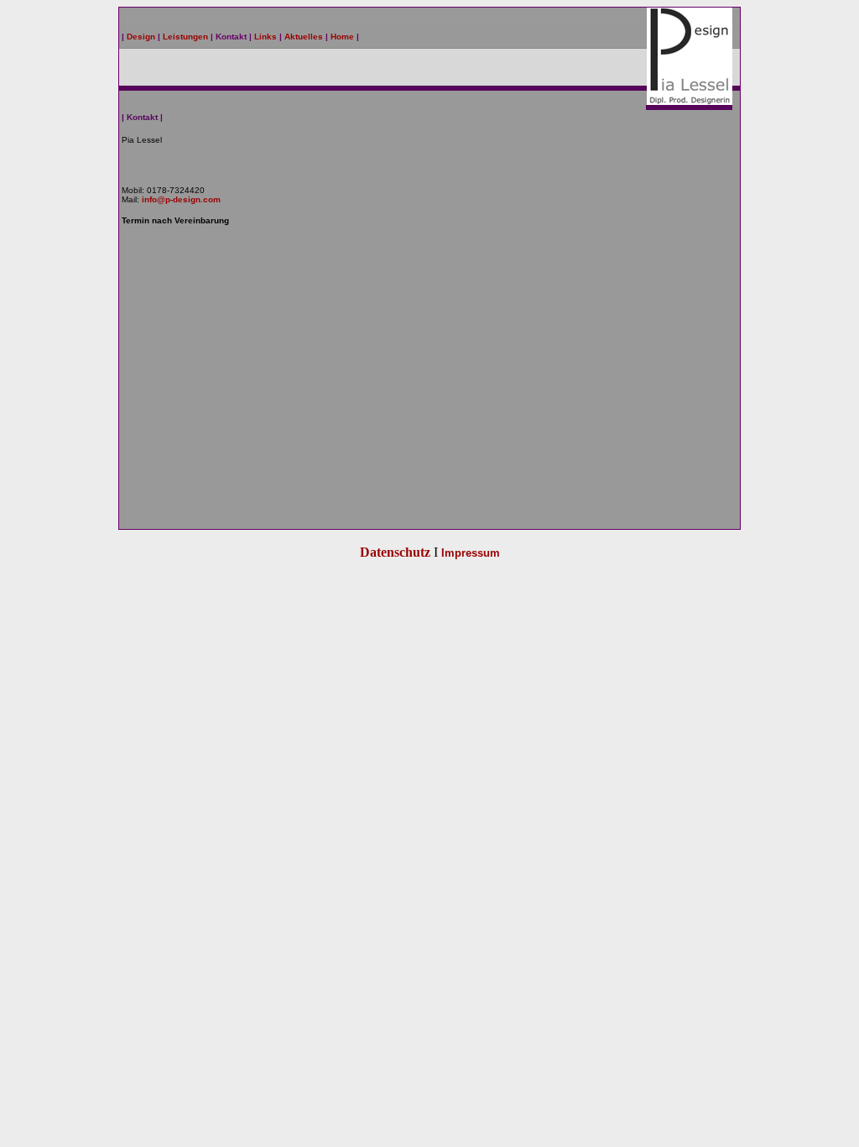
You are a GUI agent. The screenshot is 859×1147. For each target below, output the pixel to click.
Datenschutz (395, 552)
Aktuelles (302, 36)
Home (342, 36)
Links (265, 36)
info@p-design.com (181, 199)
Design (141, 36)
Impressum (470, 553)
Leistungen (185, 36)
